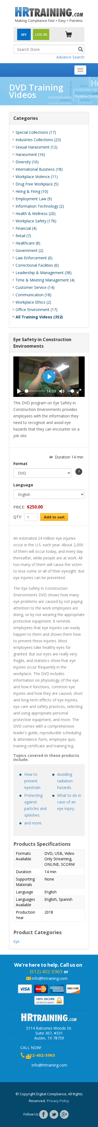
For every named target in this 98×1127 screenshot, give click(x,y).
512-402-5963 (41, 1055)
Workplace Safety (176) (36, 220)
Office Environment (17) (36, 309)
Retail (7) (23, 235)
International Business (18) (39, 169)
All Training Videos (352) (39, 316)
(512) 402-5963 (46, 971)
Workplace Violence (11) (37, 176)
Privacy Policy (58, 1100)
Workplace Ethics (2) (33, 302)
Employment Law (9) (34, 198)
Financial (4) (26, 228)
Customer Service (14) (35, 287)
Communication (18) (33, 294)
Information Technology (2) (40, 206)
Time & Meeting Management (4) (45, 280)
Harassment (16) (30, 154)
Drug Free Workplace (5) (37, 184)
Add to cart (54, 517)
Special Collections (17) (36, 132)
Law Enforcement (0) (34, 257)
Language (23, 484)
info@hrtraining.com (50, 978)
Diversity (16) (27, 161)
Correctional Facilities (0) (37, 265)
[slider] (35, 391)
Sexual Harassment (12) (36, 147)
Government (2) (29, 250)
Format (20, 463)
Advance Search (70, 57)
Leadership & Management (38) (44, 272)
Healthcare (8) (28, 243)
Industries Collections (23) (38, 139)
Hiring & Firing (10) (32, 191)
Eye (16, 941)
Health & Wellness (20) (36, 213)
